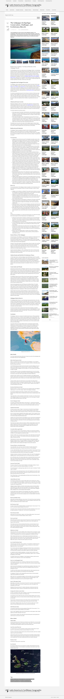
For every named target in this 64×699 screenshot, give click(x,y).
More (50, 319)
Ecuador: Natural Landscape (54, 98)
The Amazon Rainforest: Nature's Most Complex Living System (54, 315)
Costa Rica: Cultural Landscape (44, 87)
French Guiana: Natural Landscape (54, 120)
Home (52, 697)
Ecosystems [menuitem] (48, 9)
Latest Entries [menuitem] (12, 9)
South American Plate (30, 90)
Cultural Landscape (45, 27)
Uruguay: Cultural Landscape (45, 241)
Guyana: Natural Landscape (54, 142)
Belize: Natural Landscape (54, 34)
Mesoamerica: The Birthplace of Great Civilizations (54, 267)
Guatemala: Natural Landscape (53, 132)
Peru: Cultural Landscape (45, 207)
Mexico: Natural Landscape (54, 164)
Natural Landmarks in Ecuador (15, 680)
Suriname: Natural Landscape (55, 218)
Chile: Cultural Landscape (45, 64)
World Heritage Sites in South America (26, 681)
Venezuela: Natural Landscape (53, 252)
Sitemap (55, 697)
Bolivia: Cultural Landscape (45, 44)
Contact (58, 697)
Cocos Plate (16, 86)
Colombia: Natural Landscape (55, 75)
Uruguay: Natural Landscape (54, 241)
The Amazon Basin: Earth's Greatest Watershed (53, 303)
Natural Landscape (54, 27)
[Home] (7, 5)
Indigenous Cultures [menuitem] (28, 9)
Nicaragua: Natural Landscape (53, 175)
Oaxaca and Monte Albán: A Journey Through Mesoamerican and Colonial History (53, 261)
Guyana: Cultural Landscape (45, 142)
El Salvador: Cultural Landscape (44, 109)
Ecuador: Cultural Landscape (45, 98)
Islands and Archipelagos (24, 29)
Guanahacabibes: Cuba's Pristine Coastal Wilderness (53, 291)
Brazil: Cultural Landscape (45, 54)
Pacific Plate (23, 86)
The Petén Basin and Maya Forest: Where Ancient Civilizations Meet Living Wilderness (53, 285)
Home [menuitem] (7, 9)
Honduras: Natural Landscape (53, 153)
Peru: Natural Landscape (54, 207)
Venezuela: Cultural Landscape (44, 252)
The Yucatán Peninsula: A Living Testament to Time (53, 279)
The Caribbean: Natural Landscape (54, 230)
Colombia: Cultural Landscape (44, 75)
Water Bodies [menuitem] (42, 9)
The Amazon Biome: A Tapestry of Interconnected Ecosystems (53, 309)
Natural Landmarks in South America (25, 680)
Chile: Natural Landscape (54, 64)
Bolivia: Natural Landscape (54, 44)
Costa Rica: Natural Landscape (53, 87)
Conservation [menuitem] (54, 9)
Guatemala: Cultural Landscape (44, 132)
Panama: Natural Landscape (54, 186)
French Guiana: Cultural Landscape (45, 120)
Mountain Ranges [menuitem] (35, 9)
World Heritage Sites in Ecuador (15, 681)
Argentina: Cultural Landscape (44, 23)
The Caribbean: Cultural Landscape (45, 230)
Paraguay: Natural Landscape (55, 196)
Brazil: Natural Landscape (54, 54)
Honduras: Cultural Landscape (44, 153)
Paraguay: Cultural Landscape (44, 197)
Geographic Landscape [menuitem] (19, 9)
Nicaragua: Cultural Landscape (44, 175)
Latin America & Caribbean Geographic (25, 5)
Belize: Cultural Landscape (45, 34)
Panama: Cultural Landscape (45, 186)
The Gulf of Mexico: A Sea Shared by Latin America (53, 297)
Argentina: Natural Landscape (53, 23)
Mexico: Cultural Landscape (45, 164)
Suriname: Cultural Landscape (44, 218)
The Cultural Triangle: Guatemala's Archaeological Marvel (53, 273)
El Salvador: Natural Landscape (53, 109)
